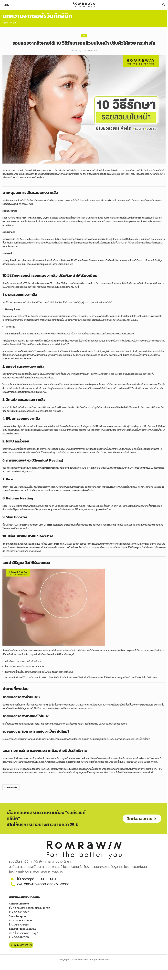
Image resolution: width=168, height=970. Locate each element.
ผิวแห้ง (63, 677)
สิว (14, 22)
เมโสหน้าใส (7, 407)
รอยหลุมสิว (7, 260)
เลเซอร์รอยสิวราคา (66, 388)
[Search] (164, 5)
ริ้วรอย (45, 411)
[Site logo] (84, 4)
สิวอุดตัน (123, 333)
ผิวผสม (70, 677)
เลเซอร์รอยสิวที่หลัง (20, 392)
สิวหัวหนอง (36, 544)
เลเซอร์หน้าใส (18, 384)
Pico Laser (14, 487)
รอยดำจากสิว (8, 239)
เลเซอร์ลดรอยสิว (40, 377)
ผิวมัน (56, 677)
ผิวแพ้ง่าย (107, 739)
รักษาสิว (58, 170)
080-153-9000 (35, 884)
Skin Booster (45, 525)
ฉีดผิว (62, 525)
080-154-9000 (58, 884)
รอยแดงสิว (12, 787)
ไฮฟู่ (10, 449)
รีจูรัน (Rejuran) (10, 506)
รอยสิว (5, 200)
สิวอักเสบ (55, 260)
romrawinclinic (89, 50)
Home (5, 22)
